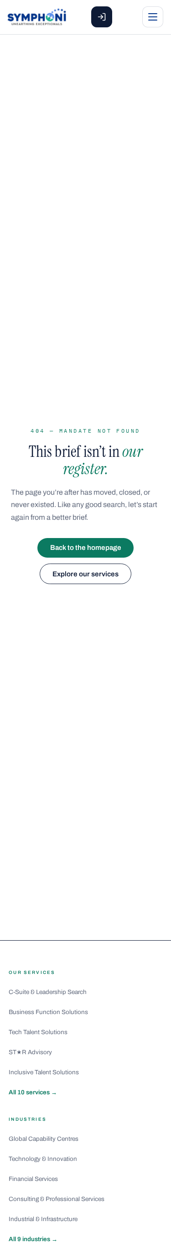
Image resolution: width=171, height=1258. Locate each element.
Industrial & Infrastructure (43, 1219)
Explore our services (85, 574)
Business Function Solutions (48, 1012)
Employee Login (101, 16)
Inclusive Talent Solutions (44, 1072)
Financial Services (33, 1178)
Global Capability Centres (43, 1138)
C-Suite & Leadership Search (48, 992)
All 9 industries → (33, 1239)
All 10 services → (33, 1092)
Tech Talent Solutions (38, 1032)
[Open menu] (152, 16)
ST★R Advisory (30, 1052)
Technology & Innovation (43, 1158)
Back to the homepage (85, 547)
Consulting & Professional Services (56, 1199)
